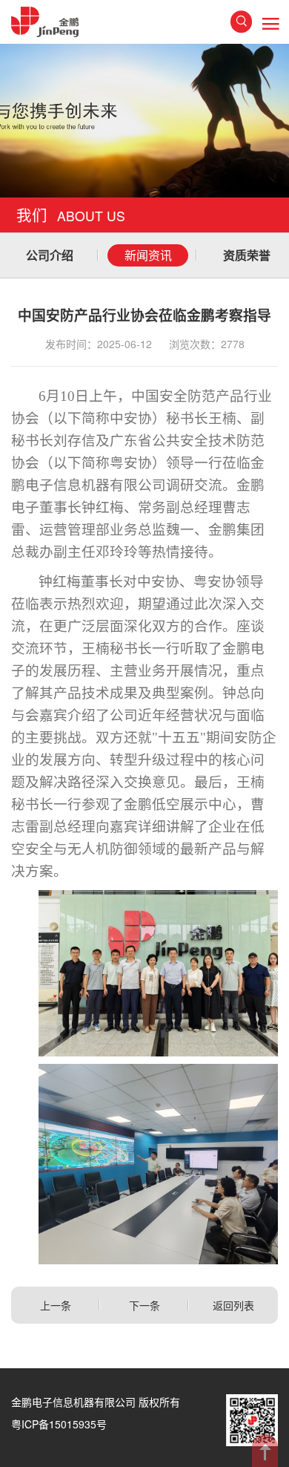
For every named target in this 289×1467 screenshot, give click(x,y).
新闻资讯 (148, 255)
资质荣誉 (246, 255)
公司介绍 (49, 255)
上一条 (55, 1305)
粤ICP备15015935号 (59, 1424)
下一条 (144, 1305)
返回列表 (233, 1305)
